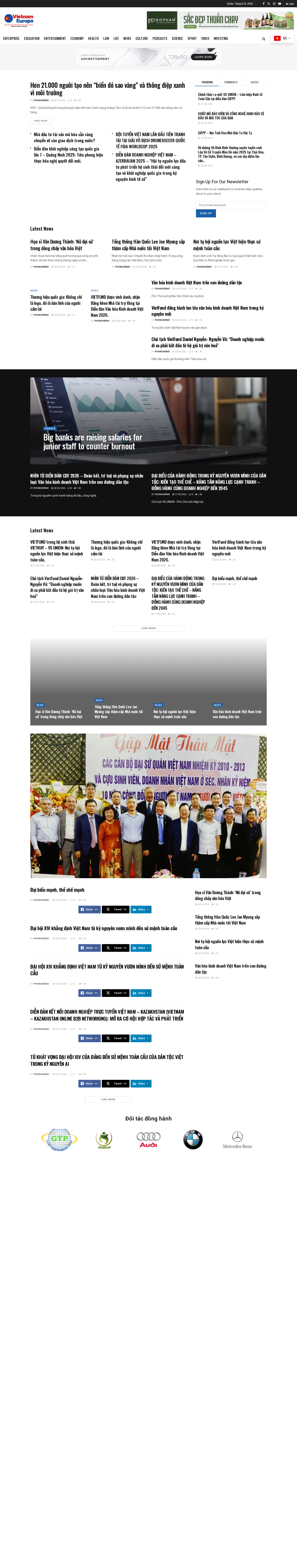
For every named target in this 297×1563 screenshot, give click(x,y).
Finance (50, 428)
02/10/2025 (59, 100)
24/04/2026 (59, 267)
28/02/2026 (61, 938)
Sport (192, 38)
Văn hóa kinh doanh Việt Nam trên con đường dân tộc (197, 282)
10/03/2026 (220, 584)
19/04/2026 (140, 267)
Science (177, 38)
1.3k (78, 100)
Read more (43, 121)
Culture (142, 38)
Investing (221, 38)
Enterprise (11, 38)
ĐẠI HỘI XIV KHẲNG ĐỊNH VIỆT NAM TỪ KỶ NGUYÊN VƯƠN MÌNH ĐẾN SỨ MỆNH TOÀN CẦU (107, 970)
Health (93, 38)
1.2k (72, 267)
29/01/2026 (61, 1029)
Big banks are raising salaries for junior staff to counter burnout (92, 441)
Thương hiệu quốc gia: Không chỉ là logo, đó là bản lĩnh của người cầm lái (56, 303)
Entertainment (55, 38)
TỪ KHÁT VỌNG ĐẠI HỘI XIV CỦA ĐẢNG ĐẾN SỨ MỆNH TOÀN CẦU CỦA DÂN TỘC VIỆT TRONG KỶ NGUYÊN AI (106, 1060)
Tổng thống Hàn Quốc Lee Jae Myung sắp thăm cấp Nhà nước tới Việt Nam (148, 245)
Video (205, 38)
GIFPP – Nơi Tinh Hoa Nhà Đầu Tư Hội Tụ (225, 132)
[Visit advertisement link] (148, 57)
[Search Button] (263, 39)
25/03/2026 (120, 321)
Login (291, 3)
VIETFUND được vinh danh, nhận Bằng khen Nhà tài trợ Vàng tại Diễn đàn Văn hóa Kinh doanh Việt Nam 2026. (117, 306)
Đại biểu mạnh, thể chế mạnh (234, 578)
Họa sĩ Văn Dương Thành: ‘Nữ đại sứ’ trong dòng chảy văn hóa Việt (61, 245)
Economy (77, 38)
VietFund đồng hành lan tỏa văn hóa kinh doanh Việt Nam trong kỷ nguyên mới (208, 310)
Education (31, 38)
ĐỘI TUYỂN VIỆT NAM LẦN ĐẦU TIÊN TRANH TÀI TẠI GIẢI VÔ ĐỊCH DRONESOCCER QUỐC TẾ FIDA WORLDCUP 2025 (150, 140)
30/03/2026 (59, 315)
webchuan (53, 455)
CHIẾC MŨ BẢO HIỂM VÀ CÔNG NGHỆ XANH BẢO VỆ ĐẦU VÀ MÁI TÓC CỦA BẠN (231, 115)
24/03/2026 (59, 488)
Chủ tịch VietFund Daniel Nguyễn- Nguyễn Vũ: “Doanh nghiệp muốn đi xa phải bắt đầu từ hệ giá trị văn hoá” (208, 342)
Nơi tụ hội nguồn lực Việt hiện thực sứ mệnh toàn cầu (226, 245)
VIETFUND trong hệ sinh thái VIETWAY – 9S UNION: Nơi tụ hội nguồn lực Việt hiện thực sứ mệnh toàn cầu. (56, 551)
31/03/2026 (222, 267)
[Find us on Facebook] (263, 3)
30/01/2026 (61, 984)
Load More (148, 628)
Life (116, 38)
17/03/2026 (180, 494)
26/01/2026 (61, 1074)
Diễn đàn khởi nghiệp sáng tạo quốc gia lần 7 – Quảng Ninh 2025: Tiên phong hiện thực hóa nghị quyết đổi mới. (68, 154)
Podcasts (160, 38)
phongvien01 (41, 100)
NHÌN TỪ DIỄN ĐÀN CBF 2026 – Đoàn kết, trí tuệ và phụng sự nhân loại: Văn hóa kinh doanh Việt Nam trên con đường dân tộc (86, 478)
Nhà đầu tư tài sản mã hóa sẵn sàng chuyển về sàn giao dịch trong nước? (64, 137)
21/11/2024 (69, 455)
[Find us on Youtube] (279, 3)
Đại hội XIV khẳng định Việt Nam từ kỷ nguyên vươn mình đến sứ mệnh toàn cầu (103, 928)
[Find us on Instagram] (274, 3)
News (127, 38)
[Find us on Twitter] (268, 3)
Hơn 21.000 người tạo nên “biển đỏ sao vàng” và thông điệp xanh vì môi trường (107, 88)
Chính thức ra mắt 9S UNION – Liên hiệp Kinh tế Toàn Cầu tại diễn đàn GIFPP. (230, 96)
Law (106, 38)
